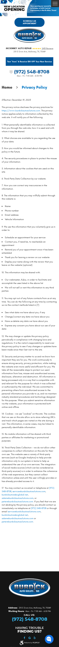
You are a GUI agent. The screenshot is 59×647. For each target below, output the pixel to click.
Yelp (34, 637)
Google (29, 637)
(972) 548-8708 (38, 508)
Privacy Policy (34, 87)
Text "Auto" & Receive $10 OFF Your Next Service (29, 61)
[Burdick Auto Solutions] (29, 35)
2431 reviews (47, 49)
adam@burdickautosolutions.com (17, 498)
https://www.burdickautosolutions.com (21, 110)
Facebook (24, 637)
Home (7, 87)
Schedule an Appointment (29, 22)
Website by (31, 643)
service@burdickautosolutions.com (28, 491)
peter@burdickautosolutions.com (17, 501)
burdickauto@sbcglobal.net (15, 494)
